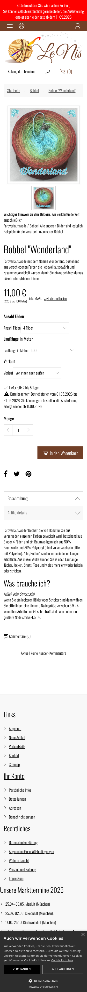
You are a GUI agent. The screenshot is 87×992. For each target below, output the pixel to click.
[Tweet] (16, 473)
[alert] (43, 961)
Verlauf (8, 373)
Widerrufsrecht (19, 860)
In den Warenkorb (60, 453)
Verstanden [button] (22, 969)
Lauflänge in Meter (16, 350)
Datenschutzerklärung (23, 842)
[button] (43, 980)
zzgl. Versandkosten (55, 298)
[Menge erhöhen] (28, 430)
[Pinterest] (29, 473)
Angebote (15, 728)
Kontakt (14, 755)
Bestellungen (17, 799)
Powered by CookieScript (43, 986)
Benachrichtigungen (22, 817)
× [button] (83, 935)
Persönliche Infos (20, 790)
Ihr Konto (14, 776)
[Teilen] (5, 473)
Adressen (15, 808)
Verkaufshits (17, 746)
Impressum (16, 878)
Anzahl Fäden (12, 328)
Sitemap (14, 764)
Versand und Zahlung (22, 869)
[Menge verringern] (8, 430)
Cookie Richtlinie (62, 960)
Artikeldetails (17, 513)
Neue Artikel (17, 737)
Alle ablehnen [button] (63, 969)
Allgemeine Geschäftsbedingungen (31, 851)
